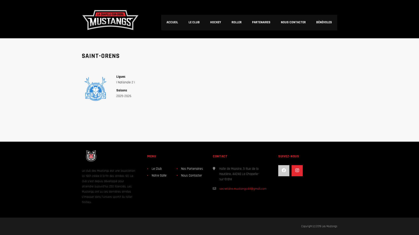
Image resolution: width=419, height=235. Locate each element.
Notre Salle (159, 175)
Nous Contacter (191, 175)
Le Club (157, 169)
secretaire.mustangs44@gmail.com (242, 189)
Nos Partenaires (192, 169)
